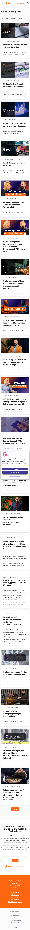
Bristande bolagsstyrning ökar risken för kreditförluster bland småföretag (13, 521)
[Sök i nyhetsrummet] (28, 3)
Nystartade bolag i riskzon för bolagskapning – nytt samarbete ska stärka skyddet (13, 284)
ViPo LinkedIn (15, 895)
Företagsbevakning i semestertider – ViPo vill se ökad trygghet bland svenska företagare (14, 581)
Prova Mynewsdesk (15, 920)
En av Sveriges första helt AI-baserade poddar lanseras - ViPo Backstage (14, 362)
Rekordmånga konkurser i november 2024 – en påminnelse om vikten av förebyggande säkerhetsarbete (13, 795)
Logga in (15, 927)
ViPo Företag (15, 892)
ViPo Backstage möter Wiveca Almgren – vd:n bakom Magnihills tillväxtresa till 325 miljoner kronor (14, 246)
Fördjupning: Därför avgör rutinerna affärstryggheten (14, 85)
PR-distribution (15, 918)
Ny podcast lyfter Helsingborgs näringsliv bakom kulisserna (12, 713)
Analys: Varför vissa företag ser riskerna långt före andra (14, 124)
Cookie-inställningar (14, 476)
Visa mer (15, 809)
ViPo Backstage (15, 899)
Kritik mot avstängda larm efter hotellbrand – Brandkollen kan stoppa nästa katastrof (15, 754)
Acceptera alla (15, 472)
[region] (15, 465)
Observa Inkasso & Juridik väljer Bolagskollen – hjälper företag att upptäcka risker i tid (14, 545)
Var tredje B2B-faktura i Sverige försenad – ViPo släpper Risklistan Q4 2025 (14, 440)
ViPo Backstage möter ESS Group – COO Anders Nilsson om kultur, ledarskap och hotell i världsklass (14, 481)
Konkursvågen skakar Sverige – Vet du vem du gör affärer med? (15, 674)
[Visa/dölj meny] (2, 3)
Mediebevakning (15, 915)
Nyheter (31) (4, 18)
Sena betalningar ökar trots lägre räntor (14, 164)
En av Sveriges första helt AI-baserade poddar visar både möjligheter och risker (14, 322)
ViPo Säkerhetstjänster (15, 902)
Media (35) (14, 18)
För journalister (15, 922)
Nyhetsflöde (15, 924)
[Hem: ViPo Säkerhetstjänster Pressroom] (14, 3)
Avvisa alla (15, 469)
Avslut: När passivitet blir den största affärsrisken (15, 46)
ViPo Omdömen (15, 897)
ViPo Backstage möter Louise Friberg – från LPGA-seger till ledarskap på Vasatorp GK (15, 401)
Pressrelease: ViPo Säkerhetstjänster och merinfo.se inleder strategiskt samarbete (12, 621)
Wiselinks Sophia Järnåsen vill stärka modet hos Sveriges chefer (13, 204)
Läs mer (15, 860)
